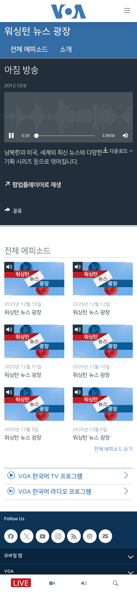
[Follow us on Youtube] (42, 536)
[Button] (13, 212)
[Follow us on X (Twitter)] (26, 536)
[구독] (105, 536)
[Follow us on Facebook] (11, 536)
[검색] (115, 583)
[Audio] (83, 583)
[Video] (52, 583)
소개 (66, 49)
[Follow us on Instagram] (58, 536)
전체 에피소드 (29, 49)
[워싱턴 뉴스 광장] (34, 278)
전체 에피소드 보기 (113, 449)
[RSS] (73, 536)
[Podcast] (89, 536)
